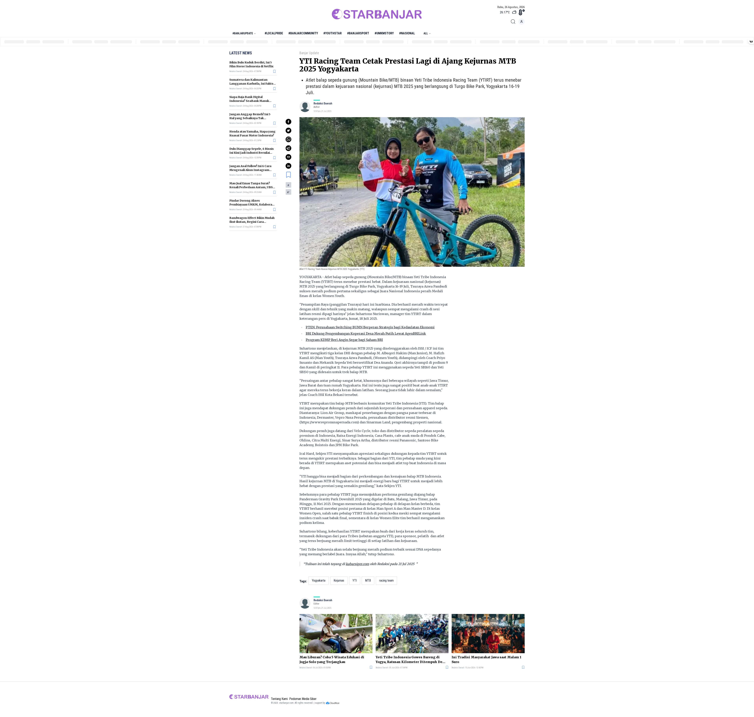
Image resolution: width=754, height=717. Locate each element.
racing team (386, 580)
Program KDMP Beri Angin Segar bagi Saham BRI (344, 340)
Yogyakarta (318, 580)
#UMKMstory (384, 33)
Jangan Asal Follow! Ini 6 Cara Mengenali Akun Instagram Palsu (250, 170)
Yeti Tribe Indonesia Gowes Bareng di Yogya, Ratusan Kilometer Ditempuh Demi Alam (411, 659)
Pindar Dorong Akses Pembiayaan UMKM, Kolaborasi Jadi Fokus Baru (252, 204)
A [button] (288, 185)
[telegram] (288, 148)
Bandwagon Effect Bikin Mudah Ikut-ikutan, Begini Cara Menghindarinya (252, 221)
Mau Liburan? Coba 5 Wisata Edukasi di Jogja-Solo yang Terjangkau (331, 659)
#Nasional (407, 33)
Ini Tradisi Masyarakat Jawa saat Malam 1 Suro (486, 659)
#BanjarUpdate (242, 33)
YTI (354, 580)
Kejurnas (339, 580)
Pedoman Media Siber (303, 699)
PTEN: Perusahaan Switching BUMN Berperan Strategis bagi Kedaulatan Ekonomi (370, 327)
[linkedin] (288, 166)
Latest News (240, 53)
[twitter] (288, 130)
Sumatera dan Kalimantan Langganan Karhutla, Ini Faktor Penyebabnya (252, 83)
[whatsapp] (288, 139)
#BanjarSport (358, 33)
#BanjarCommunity (303, 33)
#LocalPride (274, 33)
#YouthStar (332, 33)
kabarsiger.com (357, 564)
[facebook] (288, 122)
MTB (368, 580)
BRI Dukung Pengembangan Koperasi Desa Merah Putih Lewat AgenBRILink (366, 333)
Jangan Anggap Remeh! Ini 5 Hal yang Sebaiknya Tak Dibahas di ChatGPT (249, 118)
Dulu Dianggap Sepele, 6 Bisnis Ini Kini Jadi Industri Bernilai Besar (251, 152)
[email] (288, 157)
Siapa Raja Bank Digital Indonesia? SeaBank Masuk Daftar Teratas (249, 101)
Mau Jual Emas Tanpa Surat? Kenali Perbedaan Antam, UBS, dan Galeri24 (251, 187)
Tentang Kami (279, 699)
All (426, 33)
